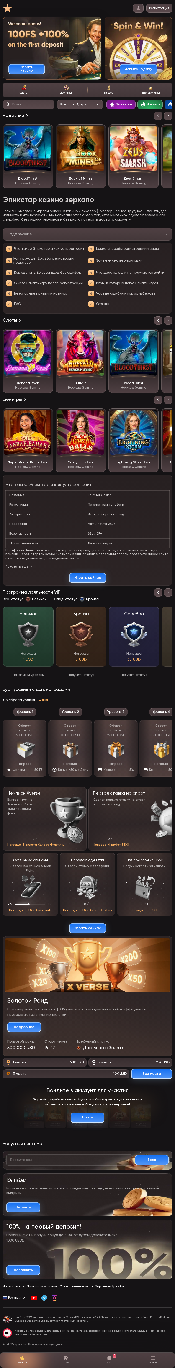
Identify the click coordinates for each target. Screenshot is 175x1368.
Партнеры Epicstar (109, 1286)
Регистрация (159, 8)
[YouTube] (34, 1298)
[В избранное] (46, 131)
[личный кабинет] (138, 8)
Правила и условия (42, 1286)
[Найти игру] (7, 104)
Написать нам (14, 1286)
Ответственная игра (76, 1286)
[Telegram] (44, 1298)
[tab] (24, 90)
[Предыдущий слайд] (158, 116)
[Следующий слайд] (168, 116)
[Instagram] (54, 1298)
